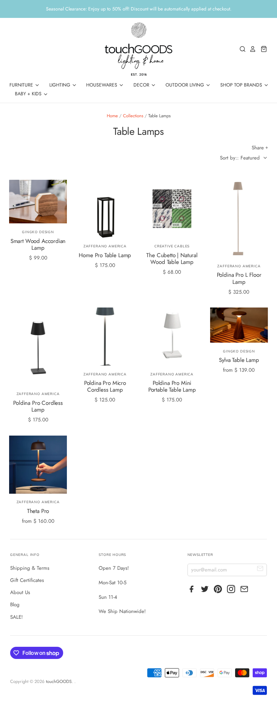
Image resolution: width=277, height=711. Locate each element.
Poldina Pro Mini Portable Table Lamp (172, 386)
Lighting (60, 84)
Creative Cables (172, 246)
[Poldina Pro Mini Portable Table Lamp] (172, 337)
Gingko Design (38, 232)
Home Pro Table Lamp (105, 255)
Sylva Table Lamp (239, 360)
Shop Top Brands (241, 84)
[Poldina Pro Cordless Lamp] (38, 346)
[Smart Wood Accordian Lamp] (38, 202)
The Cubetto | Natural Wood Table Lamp (171, 258)
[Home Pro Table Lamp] (105, 209)
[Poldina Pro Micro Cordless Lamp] (105, 337)
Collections (133, 116)
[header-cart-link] (262, 49)
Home (112, 116)
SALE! (16, 617)
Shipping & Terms (29, 568)
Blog (15, 604)
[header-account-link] (251, 49)
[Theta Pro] (38, 465)
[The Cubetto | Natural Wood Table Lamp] (172, 209)
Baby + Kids (29, 93)
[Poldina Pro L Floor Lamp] (239, 219)
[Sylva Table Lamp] (239, 325)
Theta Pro (38, 511)
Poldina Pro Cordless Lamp (38, 406)
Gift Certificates (27, 580)
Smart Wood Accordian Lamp (38, 244)
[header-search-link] (241, 49)
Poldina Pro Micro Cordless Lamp (105, 386)
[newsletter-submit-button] (260, 569)
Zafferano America (105, 246)
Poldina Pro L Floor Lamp (239, 278)
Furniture (21, 84)
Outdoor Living (185, 84)
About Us (20, 592)
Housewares (102, 84)
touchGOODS (59, 681)
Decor (142, 84)
